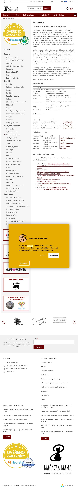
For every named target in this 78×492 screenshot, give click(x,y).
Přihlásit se (38, 347)
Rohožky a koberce (13, 188)
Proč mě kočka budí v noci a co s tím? (15, 420)
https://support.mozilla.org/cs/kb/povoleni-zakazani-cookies (56, 177)
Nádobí (9, 144)
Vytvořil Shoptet (70, 486)
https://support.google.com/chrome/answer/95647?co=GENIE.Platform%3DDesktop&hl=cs (53, 173)
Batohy (8, 90)
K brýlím (9, 117)
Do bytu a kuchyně (12, 125)
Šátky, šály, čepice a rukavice (16, 102)
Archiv (7, 437)
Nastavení (24, 263)
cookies (30, 246)
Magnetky (10, 179)
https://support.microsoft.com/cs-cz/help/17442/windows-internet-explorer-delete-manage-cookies (55, 166)
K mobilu (9, 120)
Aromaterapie (11, 170)
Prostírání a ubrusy (14, 141)
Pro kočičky (10, 129)
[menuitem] (5, 15)
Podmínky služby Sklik (66, 143)
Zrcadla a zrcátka (12, 173)
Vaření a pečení (12, 132)
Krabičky (9, 167)
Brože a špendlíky (12, 72)
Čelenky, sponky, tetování (15, 111)
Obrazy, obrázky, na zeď (14, 185)
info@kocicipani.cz (12, 363)
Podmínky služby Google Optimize (68, 127)
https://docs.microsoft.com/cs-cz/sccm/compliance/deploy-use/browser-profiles (52, 189)
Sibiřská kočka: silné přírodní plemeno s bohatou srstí (56, 426)
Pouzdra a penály (12, 96)
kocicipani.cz (10, 372)
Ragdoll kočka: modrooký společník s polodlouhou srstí (57, 433)
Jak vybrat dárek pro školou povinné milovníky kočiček (18, 425)
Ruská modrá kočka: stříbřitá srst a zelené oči (55, 411)
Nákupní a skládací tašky (15, 87)
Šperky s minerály (12, 78)
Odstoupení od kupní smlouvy (50, 379)
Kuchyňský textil (12, 147)
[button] (74, 322)
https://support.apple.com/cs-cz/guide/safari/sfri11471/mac (48, 181)
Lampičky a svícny (12, 158)
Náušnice (9, 63)
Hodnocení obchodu (36, 2)
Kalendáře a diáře (12, 209)
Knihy (8, 224)
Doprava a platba (46, 363)
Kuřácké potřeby (12, 191)
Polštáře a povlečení (13, 161)
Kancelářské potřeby (13, 197)
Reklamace (44, 375)
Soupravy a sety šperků (14, 60)
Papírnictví (8, 194)
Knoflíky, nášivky (12, 123)
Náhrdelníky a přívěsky (14, 66)
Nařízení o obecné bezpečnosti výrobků (53, 387)
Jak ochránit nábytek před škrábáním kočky (17, 416)
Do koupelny (10, 150)
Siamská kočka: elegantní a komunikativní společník (58, 415)
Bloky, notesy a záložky (14, 203)
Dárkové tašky (11, 215)
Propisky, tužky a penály (15, 200)
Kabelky (9, 84)
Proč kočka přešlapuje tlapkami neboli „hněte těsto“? (17, 431)
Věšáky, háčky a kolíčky (14, 176)
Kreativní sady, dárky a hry (15, 221)
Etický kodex (45, 395)
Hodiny (8, 155)
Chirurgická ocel (12, 57)
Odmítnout (42, 255)
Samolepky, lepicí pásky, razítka (17, 206)
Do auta (9, 152)
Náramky (9, 69)
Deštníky (9, 108)
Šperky (7, 54)
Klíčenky (9, 99)
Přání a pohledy (12, 212)
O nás (43, 399)
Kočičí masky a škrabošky (15, 114)
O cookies (44, 391)
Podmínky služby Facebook (65, 147)
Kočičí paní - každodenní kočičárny (16, 369)
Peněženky (10, 93)
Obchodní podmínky (47, 371)
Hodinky (9, 75)
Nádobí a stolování (13, 135)
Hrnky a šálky (12, 138)
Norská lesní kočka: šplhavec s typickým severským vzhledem (57, 420)
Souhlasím (54, 255)
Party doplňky (11, 218)
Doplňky (7, 81)
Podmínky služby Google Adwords (67, 139)
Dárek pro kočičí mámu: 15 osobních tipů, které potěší (18, 410)
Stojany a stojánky (13, 164)
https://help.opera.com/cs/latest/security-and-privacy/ (54, 185)
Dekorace (9, 182)
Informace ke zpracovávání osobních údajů (54, 383)
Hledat (46, 8)
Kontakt (43, 367)
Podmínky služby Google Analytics (68, 123)
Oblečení (9, 105)
